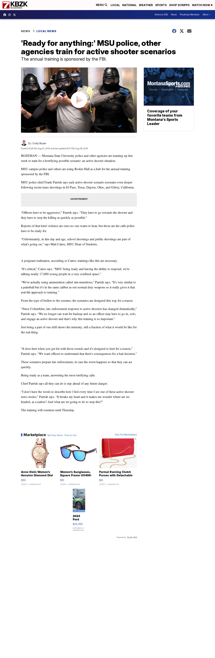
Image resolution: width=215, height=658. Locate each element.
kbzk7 (5, 14)
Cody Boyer (39, 143)
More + (206, 14)
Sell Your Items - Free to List (61, 435)
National (129, 5)
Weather (146, 5)
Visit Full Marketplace (126, 435)
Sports (161, 5)
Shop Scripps (179, 5)
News (174, 14)
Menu (100, 5)
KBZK (15, 14)
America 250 (161, 14)
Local (115, 5)
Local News (46, 31)
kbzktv (10, 14)
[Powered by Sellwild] (132, 537)
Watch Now (201, 5)
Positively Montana (189, 14)
